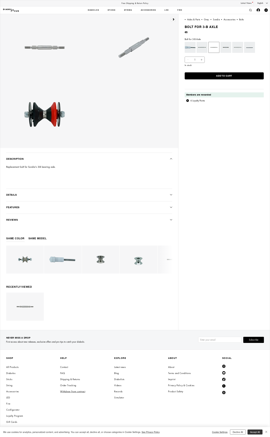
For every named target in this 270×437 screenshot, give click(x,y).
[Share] (173, 19)
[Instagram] (223, 366)
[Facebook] (223, 379)
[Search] (250, 10)
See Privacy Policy (151, 432)
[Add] (188, 60)
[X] (223, 386)
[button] (266, 10)
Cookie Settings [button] (220, 432)
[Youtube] (223, 372)
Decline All (238, 432)
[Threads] (223, 392)
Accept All (255, 432)
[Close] (266, 431)
